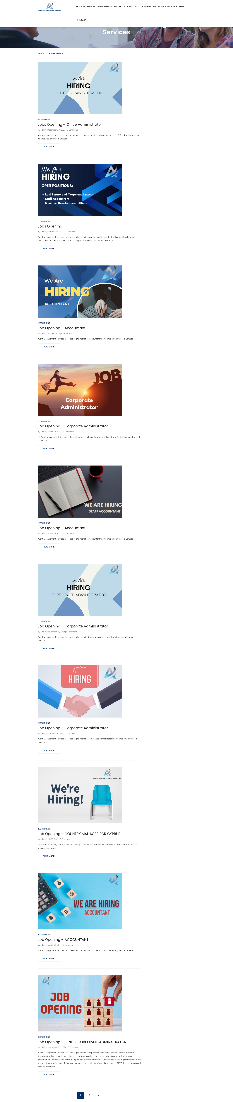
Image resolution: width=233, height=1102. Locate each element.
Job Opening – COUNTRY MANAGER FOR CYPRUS (79, 834)
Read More (48, 147)
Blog (181, 6)
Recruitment (44, 119)
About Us (80, 6)
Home (41, 53)
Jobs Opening (50, 226)
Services (91, 6)
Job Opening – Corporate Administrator (73, 426)
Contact (81, 20)
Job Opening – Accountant (61, 328)
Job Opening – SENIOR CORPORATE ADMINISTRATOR (82, 1042)
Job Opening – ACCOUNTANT (63, 939)
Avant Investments (167, 6)
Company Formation (107, 6)
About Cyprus (125, 6)
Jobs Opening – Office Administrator (70, 124)
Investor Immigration (145, 6)
